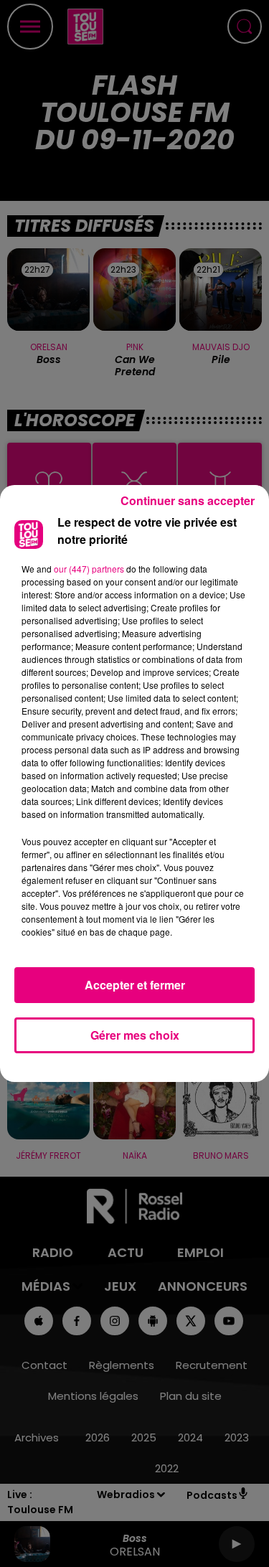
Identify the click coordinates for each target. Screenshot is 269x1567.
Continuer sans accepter (188, 500)
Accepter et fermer (135, 985)
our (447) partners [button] (89, 569)
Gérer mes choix (134, 1035)
